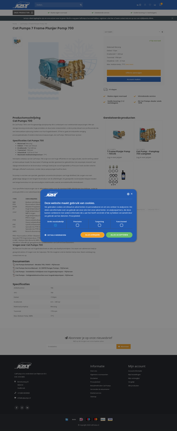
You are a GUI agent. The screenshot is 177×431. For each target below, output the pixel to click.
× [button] (131, 194)
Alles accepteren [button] (119, 235)
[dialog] (88, 215)
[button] (55, 235)
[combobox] (128, 194)
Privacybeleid (74, 216)
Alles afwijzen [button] (92, 235)
